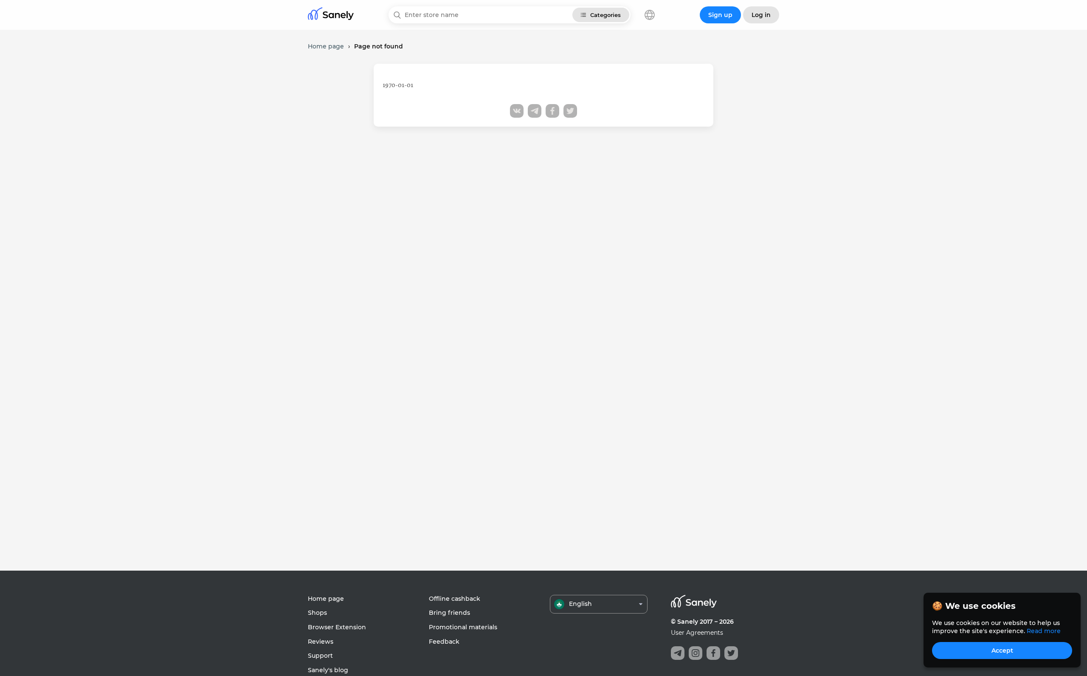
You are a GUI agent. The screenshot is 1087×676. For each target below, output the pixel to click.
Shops (317, 613)
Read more (1044, 631)
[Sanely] (331, 15)
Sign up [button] (720, 15)
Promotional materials (463, 627)
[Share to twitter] (570, 111)
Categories (605, 14)
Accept (1002, 650)
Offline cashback (454, 598)
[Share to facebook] (552, 111)
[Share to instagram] (695, 653)
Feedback (444, 641)
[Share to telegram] (534, 111)
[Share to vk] (517, 111)
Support (320, 655)
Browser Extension (337, 627)
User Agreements (697, 632)
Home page (326, 598)
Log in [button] (761, 15)
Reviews (320, 641)
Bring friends (449, 613)
